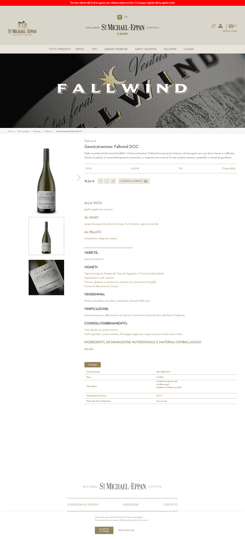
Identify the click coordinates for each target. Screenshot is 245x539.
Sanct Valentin (146, 49)
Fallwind (170, 49)
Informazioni (143, 520)
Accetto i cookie (104, 530)
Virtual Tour (229, 31)
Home (11, 131)
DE (126, 17)
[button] (119, 17)
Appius (79, 49)
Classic (189, 49)
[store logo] (122, 27)
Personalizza (126, 530)
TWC (94, 49)
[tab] (92, 364)
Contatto (170, 504)
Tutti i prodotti (60, 49)
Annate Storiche (116, 49)
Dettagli (92, 364)
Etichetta (37, 131)
